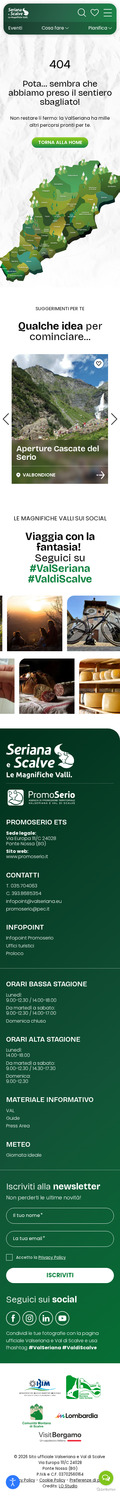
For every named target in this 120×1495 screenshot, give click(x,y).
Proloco (15, 953)
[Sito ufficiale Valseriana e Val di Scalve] (18, 12)
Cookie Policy (52, 1480)
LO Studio (68, 1486)
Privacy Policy (52, 1257)
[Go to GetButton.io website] (106, 1489)
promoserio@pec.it (28, 909)
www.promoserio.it (27, 856)
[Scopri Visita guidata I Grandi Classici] (100, 475)
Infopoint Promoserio (30, 938)
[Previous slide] (6, 419)
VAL (10, 1110)
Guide (13, 1118)
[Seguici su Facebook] (13, 1318)
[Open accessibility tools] (13, 1482)
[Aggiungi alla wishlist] (98, 363)
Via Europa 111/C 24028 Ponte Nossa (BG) (31, 841)
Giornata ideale (24, 1155)
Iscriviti (60, 1275)
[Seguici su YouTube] (62, 1318)
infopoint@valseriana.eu (34, 901)
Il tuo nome (26, 1215)
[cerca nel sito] (82, 12)
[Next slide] (114, 419)
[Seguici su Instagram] (29, 1318)
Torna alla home (60, 142)
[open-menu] (108, 12)
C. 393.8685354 (23, 893)
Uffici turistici (20, 946)
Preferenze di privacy (90, 1480)
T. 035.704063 (21, 886)
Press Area (18, 1126)
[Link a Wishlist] (95, 12)
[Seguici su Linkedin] (46, 1318)
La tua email (27, 1239)
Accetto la (41, 1257)
